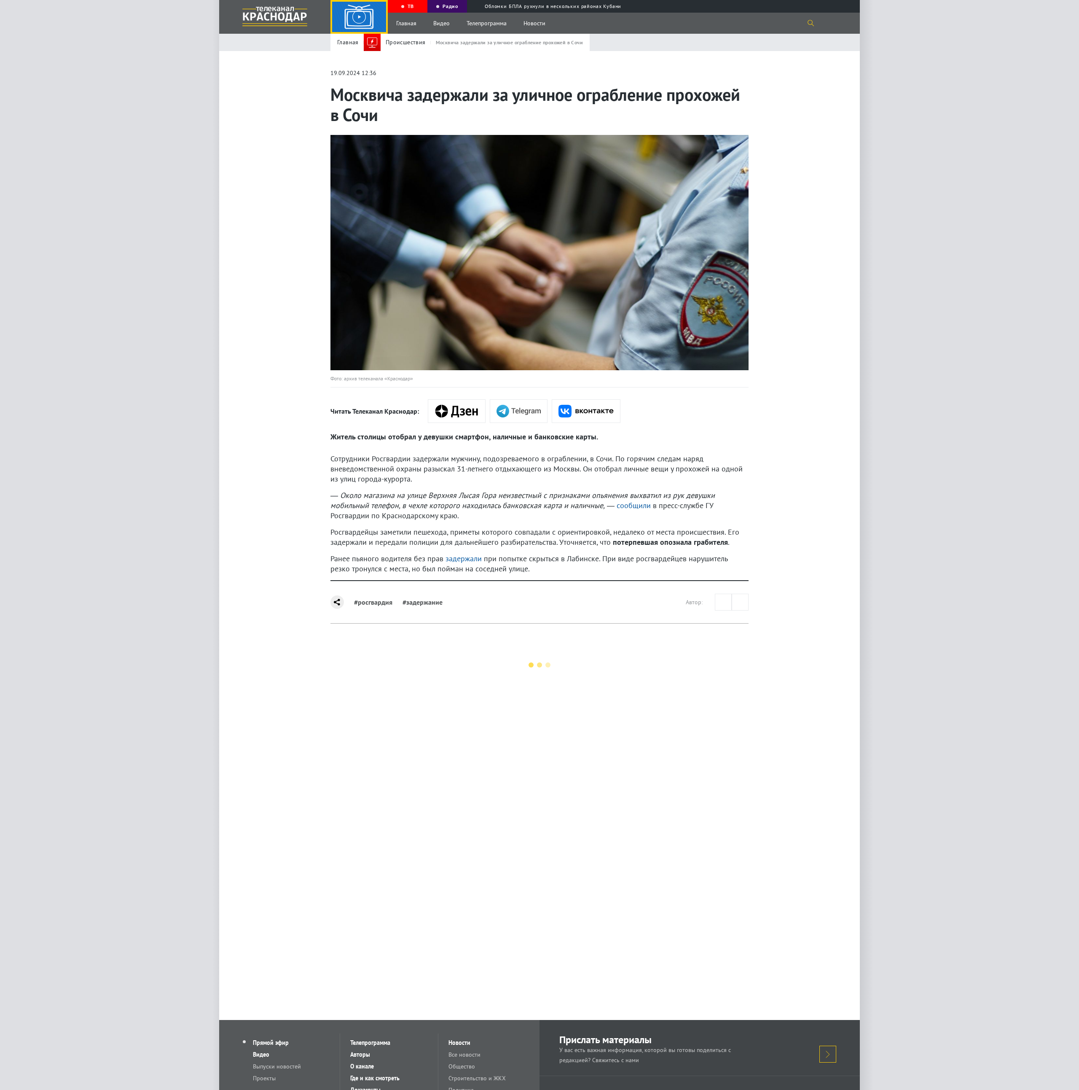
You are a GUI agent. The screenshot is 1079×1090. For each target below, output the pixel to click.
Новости (534, 23)
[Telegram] (519, 411)
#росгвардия (373, 602)
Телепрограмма (487, 23)
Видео (441, 23)
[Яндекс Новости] (457, 411)
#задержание (423, 602)
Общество (461, 1066)
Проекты (264, 1078)
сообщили (634, 505)
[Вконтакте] (586, 411)
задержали (464, 558)
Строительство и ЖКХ (477, 1078)
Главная (406, 23)
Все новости (464, 1054)
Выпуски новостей (277, 1066)
